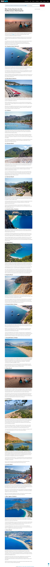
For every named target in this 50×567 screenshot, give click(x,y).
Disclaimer (32, 566)
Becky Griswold (8, 12)
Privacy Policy (29, 566)
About (26, 566)
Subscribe (42, 5)
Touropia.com (20, 566)
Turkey (13, 34)
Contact (23, 566)
